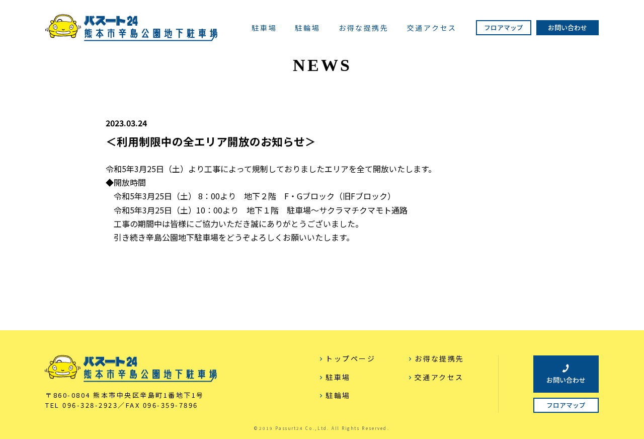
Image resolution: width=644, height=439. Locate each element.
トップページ (350, 358)
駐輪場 (307, 28)
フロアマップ (503, 27)
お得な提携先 (364, 28)
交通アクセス (432, 28)
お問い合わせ (567, 27)
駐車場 (264, 28)
